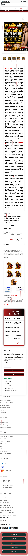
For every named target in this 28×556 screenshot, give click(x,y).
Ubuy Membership (4, 422)
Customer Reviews (5, 441)
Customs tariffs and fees (6, 415)
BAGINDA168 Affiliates (5, 453)
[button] (23, 18)
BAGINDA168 (8, 68)
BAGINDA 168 (3, 500)
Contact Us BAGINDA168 (6, 402)
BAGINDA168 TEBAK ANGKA (7, 512)
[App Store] (4, 528)
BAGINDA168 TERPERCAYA (6, 507)
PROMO (15, 535)
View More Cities (4, 517)
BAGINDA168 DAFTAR (5, 505)
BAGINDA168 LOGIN (5, 503)
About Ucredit (3, 451)
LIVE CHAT (14, 551)
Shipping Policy (4, 417)
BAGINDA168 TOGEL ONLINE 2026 (8, 515)
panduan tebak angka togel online (14, 143)
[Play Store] (13, 528)
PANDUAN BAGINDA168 (5, 510)
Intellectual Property (5, 407)
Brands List (3, 439)
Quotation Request (5, 405)
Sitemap (2, 410)
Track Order (3, 412)
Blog (1, 446)
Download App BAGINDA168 (7, 436)
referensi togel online (11, 177)
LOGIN (7, 10)
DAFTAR (21, 10)
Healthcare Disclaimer (6, 427)
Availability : (6, 239)
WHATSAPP (15, 547)
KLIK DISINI (6, 304)
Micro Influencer (4, 420)
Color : (6, 244)
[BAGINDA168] (7, 5)
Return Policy (3, 443)
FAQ (1, 448)
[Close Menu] (1, 6)
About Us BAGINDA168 (5, 400)
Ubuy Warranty (4, 425)
